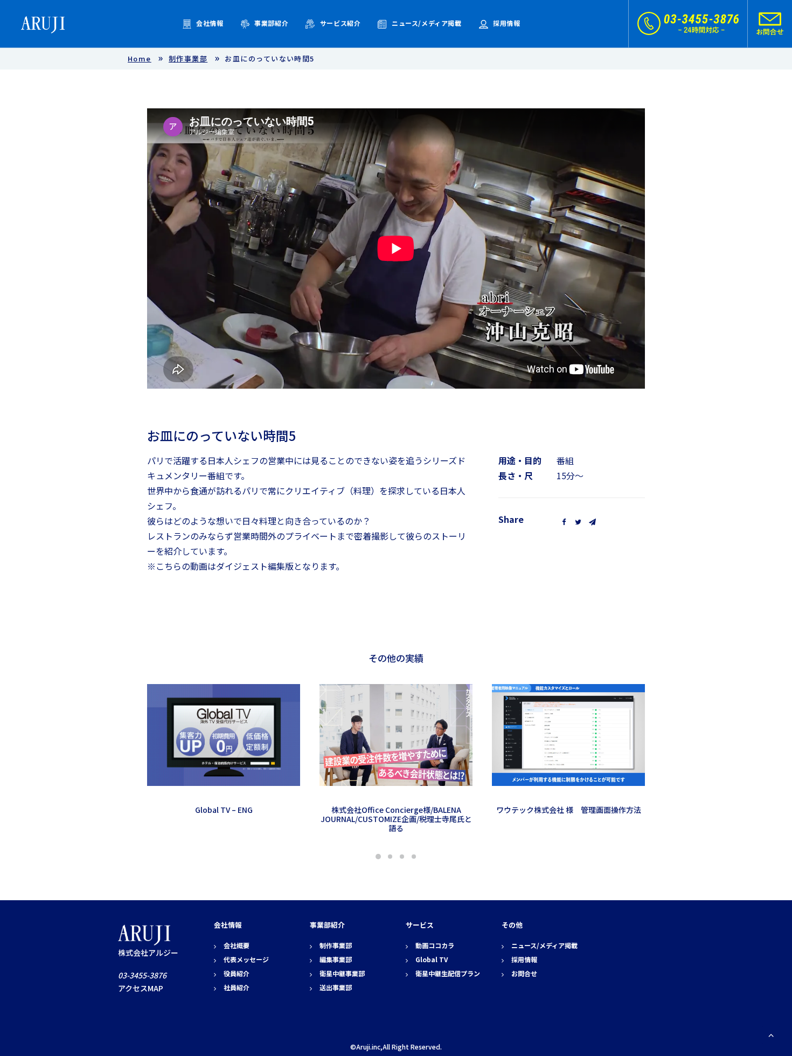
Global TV (431, 959)
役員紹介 (236, 973)
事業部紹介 (271, 22)
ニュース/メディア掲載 (427, 22)
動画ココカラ (434, 945)
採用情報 (506, 22)
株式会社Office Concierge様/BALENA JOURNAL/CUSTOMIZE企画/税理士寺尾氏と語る (396, 818)
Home (139, 58)
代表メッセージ (246, 959)
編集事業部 (335, 959)
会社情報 (209, 22)
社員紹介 (236, 987)
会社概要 (236, 945)
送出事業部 (335, 987)
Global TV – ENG (224, 809)
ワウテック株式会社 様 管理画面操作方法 (568, 809)
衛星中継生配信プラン (447, 973)
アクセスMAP (140, 988)
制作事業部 (188, 58)
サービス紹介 (340, 22)
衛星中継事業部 (342, 973)
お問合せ (524, 973)
